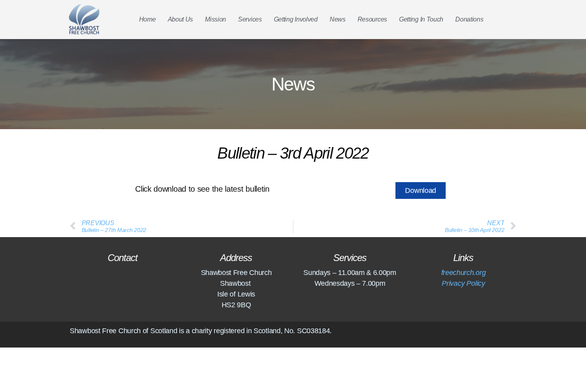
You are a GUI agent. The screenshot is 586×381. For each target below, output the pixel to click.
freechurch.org (463, 273)
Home (147, 19)
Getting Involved (296, 19)
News (338, 19)
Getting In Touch (421, 19)
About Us (180, 19)
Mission (215, 19)
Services (250, 19)
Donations (469, 19)
